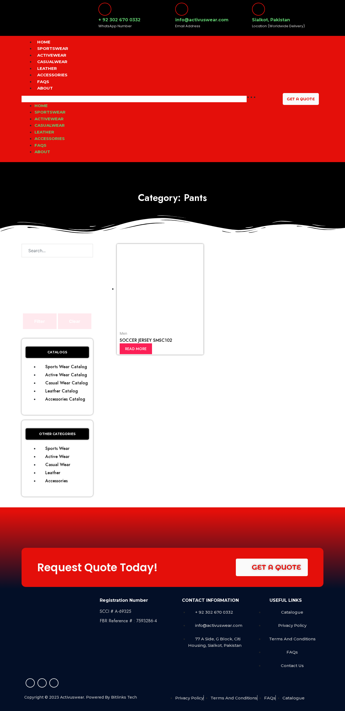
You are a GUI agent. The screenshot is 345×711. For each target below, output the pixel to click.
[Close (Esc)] (339, 6)
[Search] (80, 250)
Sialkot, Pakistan (271, 19)
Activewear (51, 55)
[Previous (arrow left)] (9, 355)
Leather (47, 68)
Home (43, 42)
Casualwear (52, 61)
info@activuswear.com (202, 19)
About (45, 88)
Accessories (52, 74)
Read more (136, 348)
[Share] (327, 6)
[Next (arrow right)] (335, 355)
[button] (134, 99)
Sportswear (52, 48)
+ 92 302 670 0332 (119, 19)
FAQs (43, 81)
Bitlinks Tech (124, 697)
